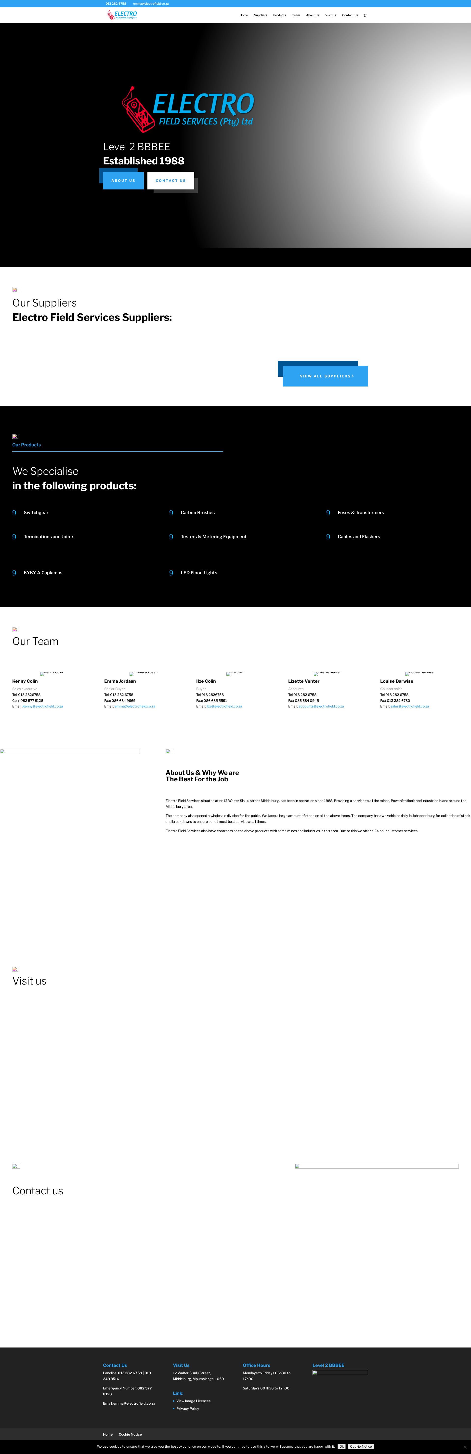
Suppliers (260, 15)
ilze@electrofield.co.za (224, 706)
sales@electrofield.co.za (410, 706)
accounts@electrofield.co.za (321, 706)
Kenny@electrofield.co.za (43, 706)
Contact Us (350, 15)
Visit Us (330, 15)
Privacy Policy (187, 1408)
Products (279, 15)
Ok (342, 1446)
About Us (312, 15)
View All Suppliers (325, 376)
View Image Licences (193, 1401)
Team (296, 15)
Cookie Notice (130, 1434)
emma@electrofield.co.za (135, 706)
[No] (464, 1447)
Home (244, 15)
